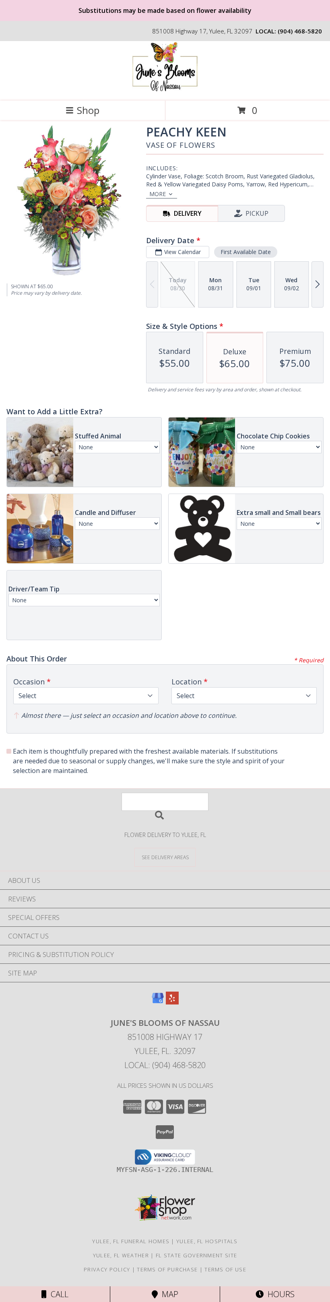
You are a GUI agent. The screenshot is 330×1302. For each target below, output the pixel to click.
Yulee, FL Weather (121, 1255)
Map (168, 1294)
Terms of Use (225, 1269)
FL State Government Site (196, 1255)
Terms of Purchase (167, 1269)
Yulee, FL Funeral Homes (130, 1241)
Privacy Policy (107, 1269)
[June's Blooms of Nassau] (165, 89)
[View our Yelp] (172, 1001)
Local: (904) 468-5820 (165, 1065)
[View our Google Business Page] (157, 1001)
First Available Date (246, 252)
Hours (279, 1294)
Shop (88, 110)
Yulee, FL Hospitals (207, 1241)
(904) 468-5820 (300, 31)
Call (57, 1294)
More (157, 194)
